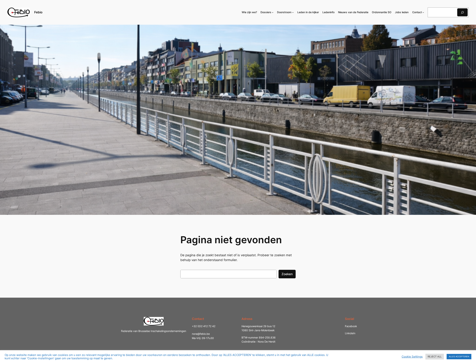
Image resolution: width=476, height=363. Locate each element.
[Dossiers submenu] (273, 12)
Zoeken (287, 274)
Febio (38, 12)
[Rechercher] (462, 12)
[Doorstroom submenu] (293, 12)
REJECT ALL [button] (435, 356)
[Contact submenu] (423, 12)
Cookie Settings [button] (412, 356)
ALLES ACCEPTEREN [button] (459, 356)
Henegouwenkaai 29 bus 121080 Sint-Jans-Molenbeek (258, 328)
